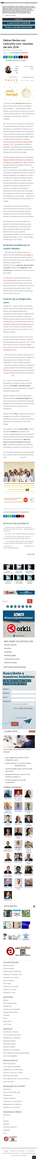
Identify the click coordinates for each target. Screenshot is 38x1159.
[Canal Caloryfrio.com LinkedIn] (15, 607)
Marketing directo (9, 1041)
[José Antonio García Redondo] (8, 870)
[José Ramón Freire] (8, 819)
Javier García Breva (28, 863)
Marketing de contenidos (12, 1038)
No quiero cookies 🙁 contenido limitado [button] (18, 27)
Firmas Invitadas (8, 968)
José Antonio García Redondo (8, 875)
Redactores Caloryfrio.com (12, 974)
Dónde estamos (8, 980)
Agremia (5, 368)
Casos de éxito (8, 1082)
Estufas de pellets (9, 1098)
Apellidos (6, 693)
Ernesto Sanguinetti (29, 824)
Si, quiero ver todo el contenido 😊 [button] (18, 23)
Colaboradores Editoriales (12, 971)
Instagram (6, 1130)
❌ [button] (37, 4)
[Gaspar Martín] (18, 857)
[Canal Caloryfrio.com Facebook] (8, 607)
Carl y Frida (7, 1024)
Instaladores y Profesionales (13, 1069)
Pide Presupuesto (9, 1063)
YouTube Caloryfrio (10, 1127)
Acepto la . (23, 708)
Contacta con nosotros (11, 977)
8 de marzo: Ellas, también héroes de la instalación (20, 534)
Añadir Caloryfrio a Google (16, 60)
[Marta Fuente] (8, 895)
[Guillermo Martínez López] (8, 807)
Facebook (6, 1115)
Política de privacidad (10, 986)
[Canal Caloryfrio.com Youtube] (19, 607)
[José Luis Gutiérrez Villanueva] (28, 845)
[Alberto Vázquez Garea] (18, 883)
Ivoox (5, 1133)
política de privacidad (26, 708)
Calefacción (7, 1006)
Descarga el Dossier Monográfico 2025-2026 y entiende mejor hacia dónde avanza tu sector (17, 537)
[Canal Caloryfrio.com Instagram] (23, 607)
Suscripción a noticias (10, 1032)
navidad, (32, 80)
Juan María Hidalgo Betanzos (7, 850)
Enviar (15, 724)
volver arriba (31, 554)
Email (5, 697)
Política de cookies (9, 989)
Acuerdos (7, 648)
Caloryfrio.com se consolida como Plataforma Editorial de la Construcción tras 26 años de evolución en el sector (18, 529)
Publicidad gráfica (9, 1044)
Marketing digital (10, 655)
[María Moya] (8, 832)
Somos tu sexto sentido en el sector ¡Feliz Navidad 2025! (18, 547)
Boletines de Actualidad (11, 1050)
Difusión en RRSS (9, 1047)
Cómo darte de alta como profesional (16, 1078)
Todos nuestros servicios (12, 1035)
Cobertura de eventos (12, 659)
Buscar (29, 601)
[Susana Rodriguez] (28, 870)
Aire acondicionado (10, 1003)
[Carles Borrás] (18, 807)
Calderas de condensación (12, 1101)
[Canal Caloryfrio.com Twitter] (11, 607)
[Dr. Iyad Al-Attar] (8, 883)
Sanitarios (6, 1015)
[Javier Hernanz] (8, 794)
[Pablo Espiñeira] (28, 883)
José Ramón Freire (8, 824)
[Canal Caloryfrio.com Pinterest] (26, 607)
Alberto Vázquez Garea (18, 888)
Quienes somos (8, 965)
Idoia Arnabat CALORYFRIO (19, 53)
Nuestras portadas (10, 662)
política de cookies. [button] (10, 15)
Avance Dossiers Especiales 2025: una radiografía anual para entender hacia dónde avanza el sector (18, 542)
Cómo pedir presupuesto (12, 1066)
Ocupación (7, 701)
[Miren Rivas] (28, 794)
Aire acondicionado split (11, 1092)
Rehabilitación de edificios (12, 1104)
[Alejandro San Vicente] (18, 832)
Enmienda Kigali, (26, 255)
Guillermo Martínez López (8, 812)
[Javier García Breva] (28, 857)
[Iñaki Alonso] (28, 832)
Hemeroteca (7, 1021)
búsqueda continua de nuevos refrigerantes (17, 324)
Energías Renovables (10, 1012)
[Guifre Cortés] (8, 857)
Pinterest (6, 1124)
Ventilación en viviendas (11, 1107)
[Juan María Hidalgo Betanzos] (8, 845)
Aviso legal (7, 983)
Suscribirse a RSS (9, 992)
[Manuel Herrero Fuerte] (28, 807)
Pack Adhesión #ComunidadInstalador (16, 1053)
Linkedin (6, 1121)
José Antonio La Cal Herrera (18, 799)
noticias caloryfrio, (25, 80)
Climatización (7, 1095)
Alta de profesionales (10, 1075)
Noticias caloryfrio (10, 645)
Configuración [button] (18, 19)
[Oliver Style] (18, 870)
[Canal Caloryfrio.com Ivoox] (30, 607)
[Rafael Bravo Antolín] (18, 845)
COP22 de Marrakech (10, 280)
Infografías (8, 652)
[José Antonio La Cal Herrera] (18, 794)
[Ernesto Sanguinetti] (28, 819)
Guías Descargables (10, 1056)
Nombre (6, 689)
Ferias (5, 1018)
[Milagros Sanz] (18, 819)
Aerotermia (7, 1089)
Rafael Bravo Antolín (18, 850)
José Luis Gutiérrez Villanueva (28, 851)
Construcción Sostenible (11, 1009)
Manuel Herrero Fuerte (29, 812)
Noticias (6, 1000)
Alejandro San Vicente (18, 837)
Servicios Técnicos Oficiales (13, 1072)
